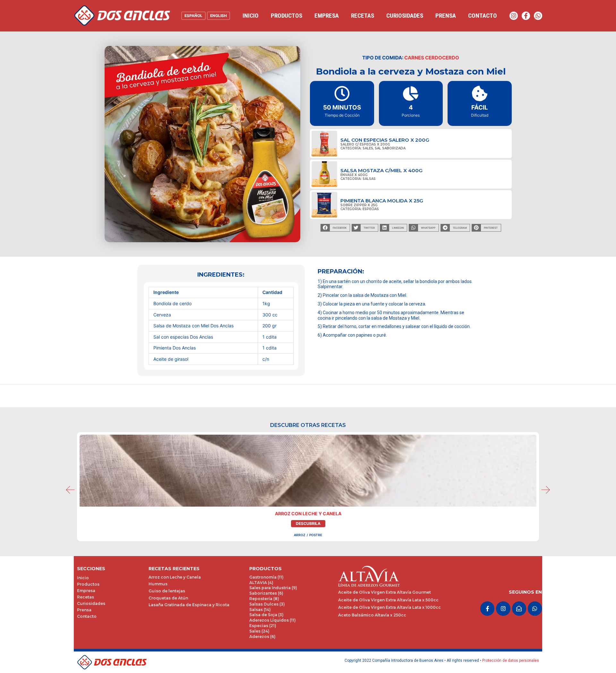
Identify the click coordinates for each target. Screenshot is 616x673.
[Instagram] (513, 16)
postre (315, 535)
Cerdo (450, 58)
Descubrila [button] (308, 523)
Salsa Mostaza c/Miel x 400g (381, 170)
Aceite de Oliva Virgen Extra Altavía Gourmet (384, 592)
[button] (335, 228)
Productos (286, 15)
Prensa (445, 15)
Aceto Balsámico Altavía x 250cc (372, 615)
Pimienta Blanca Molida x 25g (381, 201)
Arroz (299, 535)
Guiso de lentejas (167, 591)
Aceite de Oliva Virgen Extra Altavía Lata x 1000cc (389, 607)
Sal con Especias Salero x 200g (384, 140)
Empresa (326, 15)
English (218, 15)
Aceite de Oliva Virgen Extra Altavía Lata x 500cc (388, 600)
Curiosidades (404, 15)
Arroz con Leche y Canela (308, 513)
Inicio (251, 15)
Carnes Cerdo (423, 58)
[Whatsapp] (538, 16)
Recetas (362, 15)
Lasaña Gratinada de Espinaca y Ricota (189, 604)
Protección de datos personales (510, 660)
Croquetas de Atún (168, 598)
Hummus (158, 583)
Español (193, 15)
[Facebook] (526, 16)
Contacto (482, 15)
